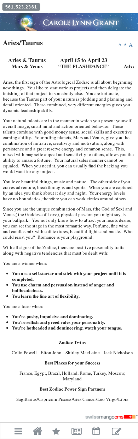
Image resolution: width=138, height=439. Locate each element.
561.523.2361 (21, 7)
